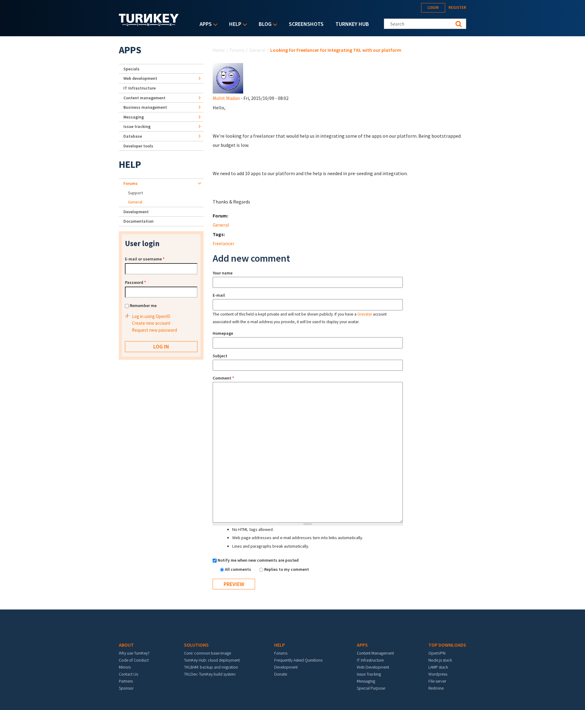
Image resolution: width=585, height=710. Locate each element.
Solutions (196, 645)
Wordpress (437, 674)
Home (219, 50)
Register (457, 7)
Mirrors (125, 667)
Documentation (138, 221)
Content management (144, 98)
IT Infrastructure (139, 88)
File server (437, 681)
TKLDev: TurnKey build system (210, 674)
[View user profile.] (228, 78)
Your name (222, 272)
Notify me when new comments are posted (258, 560)
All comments (238, 569)
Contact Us (128, 674)
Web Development (373, 667)
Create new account (151, 323)
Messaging (133, 117)
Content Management (375, 653)
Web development (140, 78)
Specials (131, 69)
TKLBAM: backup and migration (211, 667)
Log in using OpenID (151, 316)
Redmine (436, 688)
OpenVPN (436, 653)
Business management (145, 107)
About (126, 645)
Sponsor (126, 688)
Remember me (143, 305)
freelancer (223, 243)
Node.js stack (440, 660)
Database (132, 136)
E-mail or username (145, 259)
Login (433, 7)
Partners (126, 681)
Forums (237, 50)
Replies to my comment (286, 569)
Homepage (223, 333)
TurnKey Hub (352, 23)
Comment (223, 378)
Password (135, 282)
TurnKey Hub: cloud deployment (212, 660)
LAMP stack (438, 667)
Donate (280, 674)
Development (136, 211)
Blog (263, 24)
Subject (220, 355)
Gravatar (364, 314)
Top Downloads (447, 645)
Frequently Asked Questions (298, 660)
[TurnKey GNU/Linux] (149, 24)
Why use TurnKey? (134, 653)
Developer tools (138, 146)
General (257, 50)
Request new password (154, 330)
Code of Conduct (134, 660)
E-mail (219, 295)
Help (233, 24)
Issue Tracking (369, 674)
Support (135, 193)
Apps (204, 24)
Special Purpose (371, 688)
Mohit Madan (226, 98)
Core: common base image (207, 653)
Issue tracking (137, 126)
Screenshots (306, 23)
